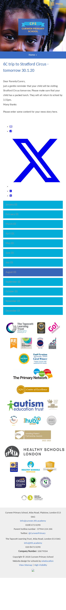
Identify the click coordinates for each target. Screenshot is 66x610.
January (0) (11, 204)
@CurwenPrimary (36, 533)
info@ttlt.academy (33, 543)
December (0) (13, 311)
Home (32, 55)
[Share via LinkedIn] (11, 196)
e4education (47, 561)
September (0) (13, 282)
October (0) (12, 291)
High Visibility (40, 565)
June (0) (10, 253)
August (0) (11, 272)
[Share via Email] (11, 126)
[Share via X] (36, 186)
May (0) (10, 243)
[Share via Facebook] (11, 131)
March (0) (11, 224)
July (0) (9, 262)
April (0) (10, 233)
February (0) (12, 214)
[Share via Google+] (11, 191)
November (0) (13, 301)
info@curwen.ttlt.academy (33, 521)
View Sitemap (25, 565)
